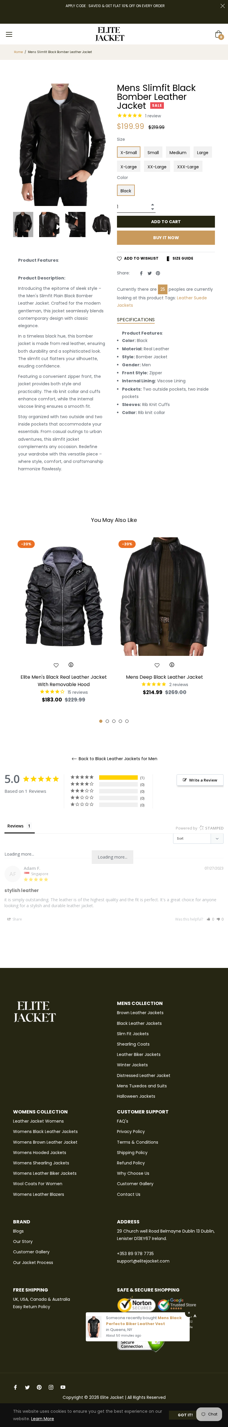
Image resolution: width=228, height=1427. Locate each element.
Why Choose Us (133, 1173)
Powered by (200, 828)
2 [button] (107, 721)
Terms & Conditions (137, 1142)
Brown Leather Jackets (140, 1013)
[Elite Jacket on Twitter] (27, 1387)
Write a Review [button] (203, 780)
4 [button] (120, 721)
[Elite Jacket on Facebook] (15, 1387)
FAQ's (122, 1121)
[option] (63, 630)
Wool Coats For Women (37, 1184)
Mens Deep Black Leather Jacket (164, 677)
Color (122, 177)
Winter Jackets (132, 1065)
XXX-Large (188, 167)
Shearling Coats (133, 1044)
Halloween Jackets (136, 1096)
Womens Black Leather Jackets (45, 1131)
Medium (178, 153)
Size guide (182, 258)
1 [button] (100, 721)
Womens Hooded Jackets (39, 1153)
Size (121, 139)
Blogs (18, 1231)
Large (202, 153)
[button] (210, 919)
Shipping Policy (132, 1153)
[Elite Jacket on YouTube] (63, 1387)
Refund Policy (131, 1163)
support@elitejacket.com (143, 1261)
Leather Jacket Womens (38, 1121)
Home (18, 52)
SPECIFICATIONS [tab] (136, 319)
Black (126, 191)
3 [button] (113, 721)
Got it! (185, 1415)
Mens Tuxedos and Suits (142, 1086)
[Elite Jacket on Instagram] (51, 1387)
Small (153, 153)
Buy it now (166, 238)
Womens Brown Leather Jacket (45, 1142)
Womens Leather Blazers (38, 1194)
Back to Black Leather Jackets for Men (117, 758)
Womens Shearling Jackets (41, 1163)
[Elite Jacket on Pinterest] (39, 1387)
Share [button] (17, 919)
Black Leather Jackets (139, 1023)
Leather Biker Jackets (139, 1054)
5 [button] (127, 721)
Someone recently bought (132, 1318)
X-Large (129, 167)
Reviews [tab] (15, 826)
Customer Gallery (135, 1184)
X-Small (129, 153)
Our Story (23, 1241)
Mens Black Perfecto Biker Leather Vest (144, 1321)
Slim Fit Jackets (133, 1034)
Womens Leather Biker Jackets (45, 1173)
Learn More (42, 1419)
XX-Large (157, 167)
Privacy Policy (131, 1131)
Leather (185, 298)
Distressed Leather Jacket (143, 1075)
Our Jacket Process (33, 1262)
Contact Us (128, 1194)
